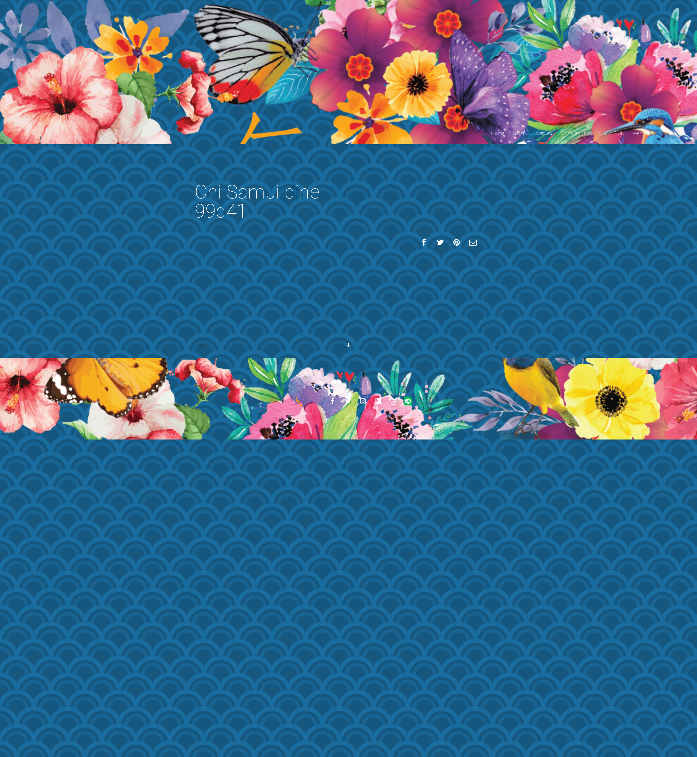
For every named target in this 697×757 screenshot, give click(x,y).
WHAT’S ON (611, 133)
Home (498, 133)
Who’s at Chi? (575, 133)
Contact (671, 133)
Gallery (520, 133)
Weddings (643, 133)
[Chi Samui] (297, 401)
